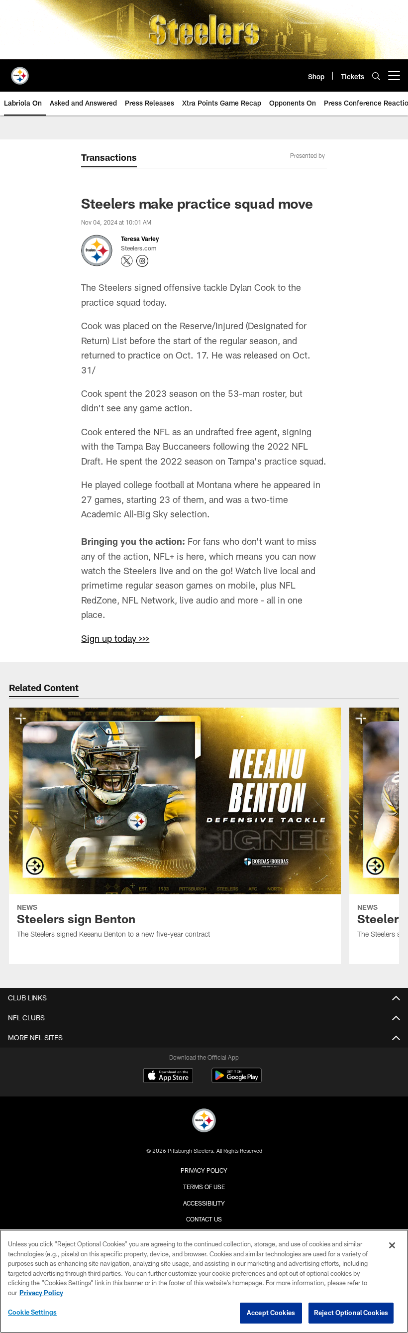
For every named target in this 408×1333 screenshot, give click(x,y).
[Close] (392, 1245)
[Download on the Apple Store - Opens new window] (168, 1076)
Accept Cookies (271, 1313)
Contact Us (204, 1218)
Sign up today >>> (115, 638)
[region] (204, 1281)
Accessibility (204, 1203)
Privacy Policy (204, 1170)
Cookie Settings (32, 1312)
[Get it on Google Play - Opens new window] (237, 1080)
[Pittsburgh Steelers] (204, 1121)
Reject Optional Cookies (351, 1313)
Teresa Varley (140, 238)
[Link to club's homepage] (20, 72)
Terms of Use (204, 1186)
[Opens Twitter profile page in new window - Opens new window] (127, 261)
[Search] (376, 76)
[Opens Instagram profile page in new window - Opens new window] (142, 261)
